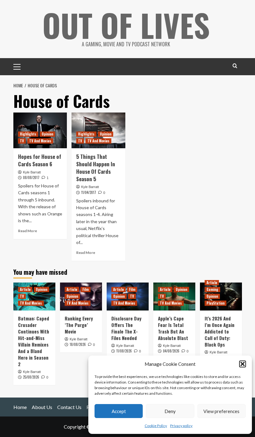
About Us (42, 407)
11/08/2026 (124, 350)
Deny (170, 411)
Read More (27, 230)
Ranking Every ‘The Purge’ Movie (79, 325)
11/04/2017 (88, 192)
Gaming (212, 289)
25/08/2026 (31, 377)
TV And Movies (40, 140)
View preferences (221, 411)
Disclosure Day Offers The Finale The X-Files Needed (126, 328)
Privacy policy (181, 425)
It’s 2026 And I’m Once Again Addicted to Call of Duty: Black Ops (219, 331)
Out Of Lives (126, 25)
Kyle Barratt (32, 172)
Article (25, 289)
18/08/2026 (78, 344)
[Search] (235, 65)
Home (20, 407)
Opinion (47, 133)
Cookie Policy (156, 425)
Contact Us (69, 407)
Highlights (28, 133)
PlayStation (215, 303)
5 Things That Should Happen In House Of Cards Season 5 (95, 167)
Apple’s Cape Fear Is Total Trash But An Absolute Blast (173, 328)
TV (22, 140)
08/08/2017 (31, 177)
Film (85, 289)
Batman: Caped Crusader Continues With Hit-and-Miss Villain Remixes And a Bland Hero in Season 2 (33, 341)
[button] (242, 364)
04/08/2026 (171, 350)
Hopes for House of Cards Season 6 (39, 160)
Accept (119, 411)
